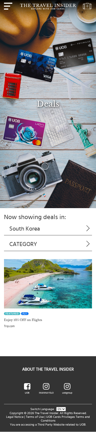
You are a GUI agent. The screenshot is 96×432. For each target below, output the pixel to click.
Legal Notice (14, 416)
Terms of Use (35, 416)
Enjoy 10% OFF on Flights (23, 320)
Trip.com (9, 326)
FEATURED (12, 313)
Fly (25, 313)
